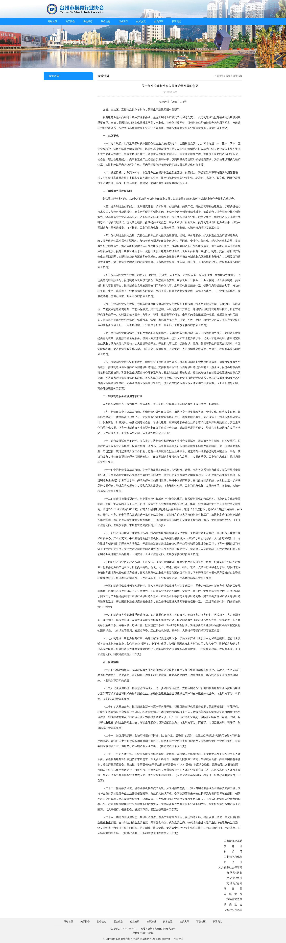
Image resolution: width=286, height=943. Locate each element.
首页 (228, 76)
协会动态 (88, 21)
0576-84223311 (129, 928)
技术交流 (141, 21)
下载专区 (201, 921)
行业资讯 (123, 21)
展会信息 (105, 21)
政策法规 (151, 921)
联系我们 (176, 21)
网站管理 (178, 939)
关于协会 (70, 21)
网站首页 (52, 21)
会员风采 (158, 21)
